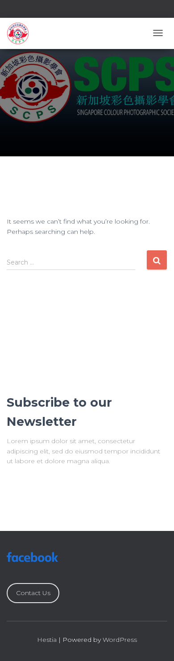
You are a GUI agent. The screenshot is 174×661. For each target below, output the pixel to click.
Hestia (47, 640)
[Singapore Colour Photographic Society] (18, 33)
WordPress (120, 640)
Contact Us (33, 593)
